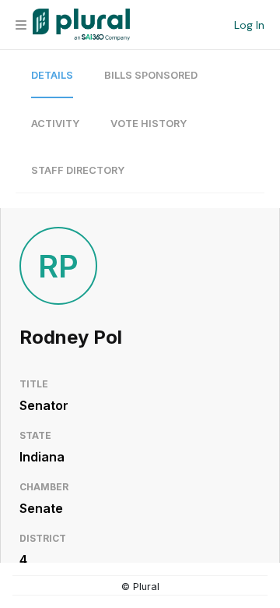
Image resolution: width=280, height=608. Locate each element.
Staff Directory (77, 170)
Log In (249, 25)
